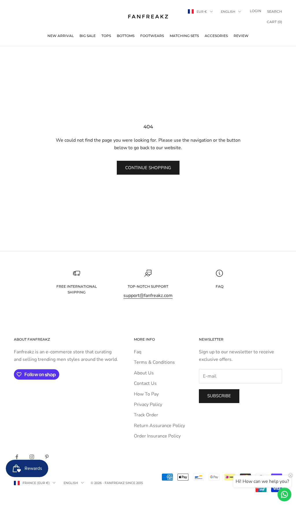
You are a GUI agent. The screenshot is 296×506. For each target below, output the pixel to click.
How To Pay (146, 394)
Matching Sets (184, 36)
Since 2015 (134, 483)
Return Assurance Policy (159, 425)
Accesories (216, 36)
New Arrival (60, 36)
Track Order (146, 415)
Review (241, 36)
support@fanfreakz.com (148, 295)
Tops (106, 36)
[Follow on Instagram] (32, 457)
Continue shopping (148, 168)
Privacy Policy (148, 404)
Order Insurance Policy (157, 436)
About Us (144, 373)
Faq (137, 352)
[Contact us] (284, 494)
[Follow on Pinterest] (47, 457)
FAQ (219, 286)
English (228, 12)
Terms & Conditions (154, 362)
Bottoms (125, 36)
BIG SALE (87, 36)
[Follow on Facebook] (17, 457)
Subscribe (219, 396)
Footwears (152, 36)
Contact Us (145, 383)
